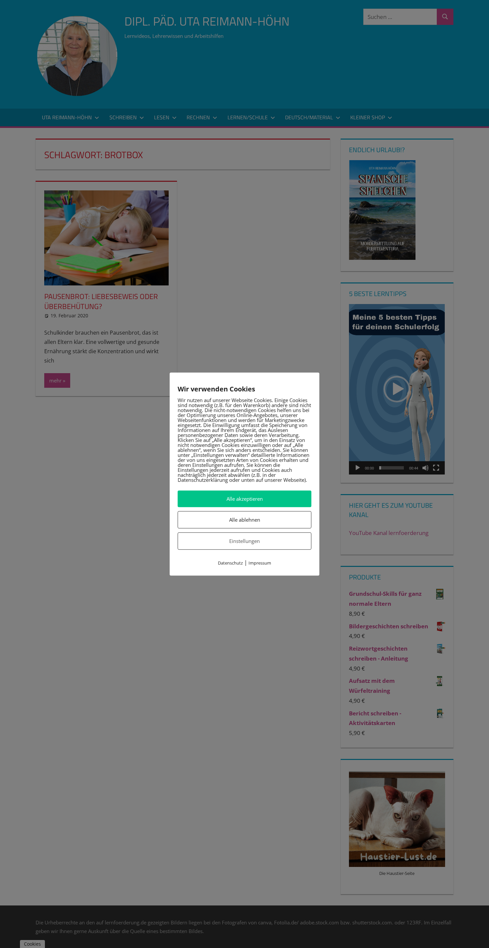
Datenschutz (230, 563)
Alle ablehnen (244, 519)
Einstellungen (244, 541)
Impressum (259, 563)
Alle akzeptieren (245, 498)
